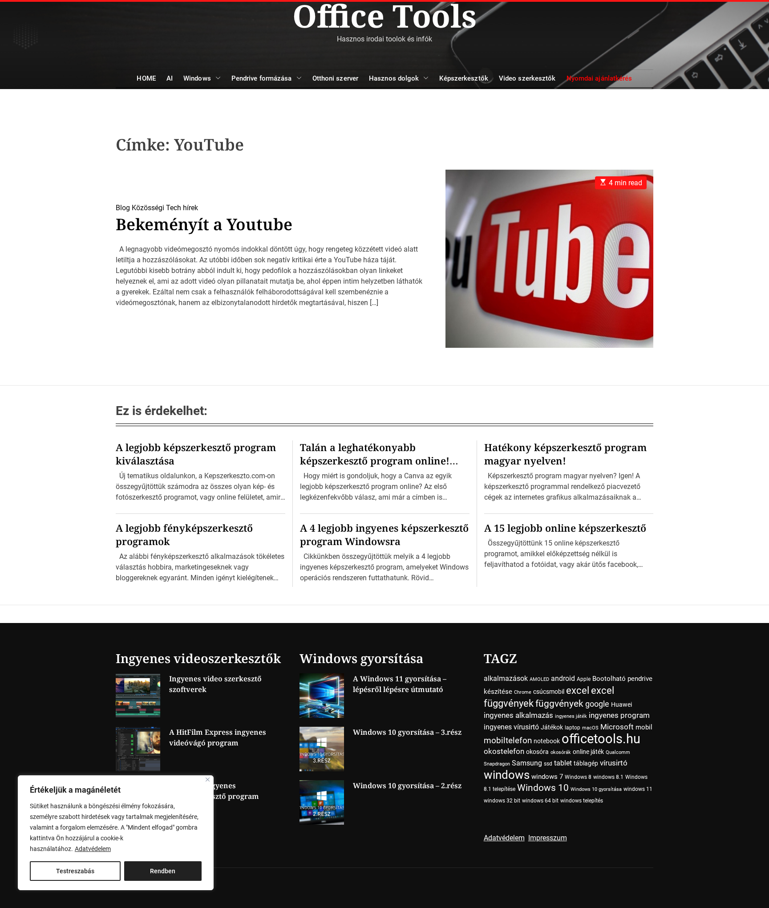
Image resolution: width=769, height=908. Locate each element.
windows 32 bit (502, 801)
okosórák (560, 752)
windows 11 (637, 789)
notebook (547, 741)
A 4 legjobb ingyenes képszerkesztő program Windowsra (384, 534)
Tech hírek (182, 208)
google (597, 703)
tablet (563, 763)
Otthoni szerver (335, 78)
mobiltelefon (508, 740)
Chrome (522, 692)
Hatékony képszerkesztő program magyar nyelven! (565, 453)
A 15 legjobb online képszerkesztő (565, 527)
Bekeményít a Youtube (204, 224)
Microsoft (617, 727)
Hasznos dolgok (394, 78)
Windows (197, 78)
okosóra (537, 751)
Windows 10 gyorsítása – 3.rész (407, 732)
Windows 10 (543, 787)
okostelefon (504, 751)
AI (169, 78)
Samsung (527, 763)
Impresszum (547, 838)
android (563, 678)
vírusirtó (613, 763)
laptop (572, 728)
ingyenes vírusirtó (511, 727)
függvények (559, 703)
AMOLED (539, 679)
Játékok (552, 727)
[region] (116, 832)
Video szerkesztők (527, 78)
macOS (590, 728)
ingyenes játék (571, 716)
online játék (588, 751)
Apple (584, 679)
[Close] (208, 780)
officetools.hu (601, 738)
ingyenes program (619, 715)
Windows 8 (578, 777)
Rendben (162, 871)
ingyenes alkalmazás (518, 715)
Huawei (621, 704)
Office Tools (384, 15)
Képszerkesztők (463, 78)
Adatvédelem (93, 848)
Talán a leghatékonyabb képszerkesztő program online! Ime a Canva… (374, 460)
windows (507, 775)
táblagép (586, 763)
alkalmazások (506, 678)
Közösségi (148, 208)
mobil (643, 727)
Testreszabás (75, 871)
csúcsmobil (548, 691)
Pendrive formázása (261, 78)
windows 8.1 (608, 777)
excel (577, 690)
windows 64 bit (540, 801)
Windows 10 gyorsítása (596, 789)
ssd (548, 764)
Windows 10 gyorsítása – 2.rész (407, 785)
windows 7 (547, 777)
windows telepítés (581, 801)
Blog (123, 208)
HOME (146, 78)
